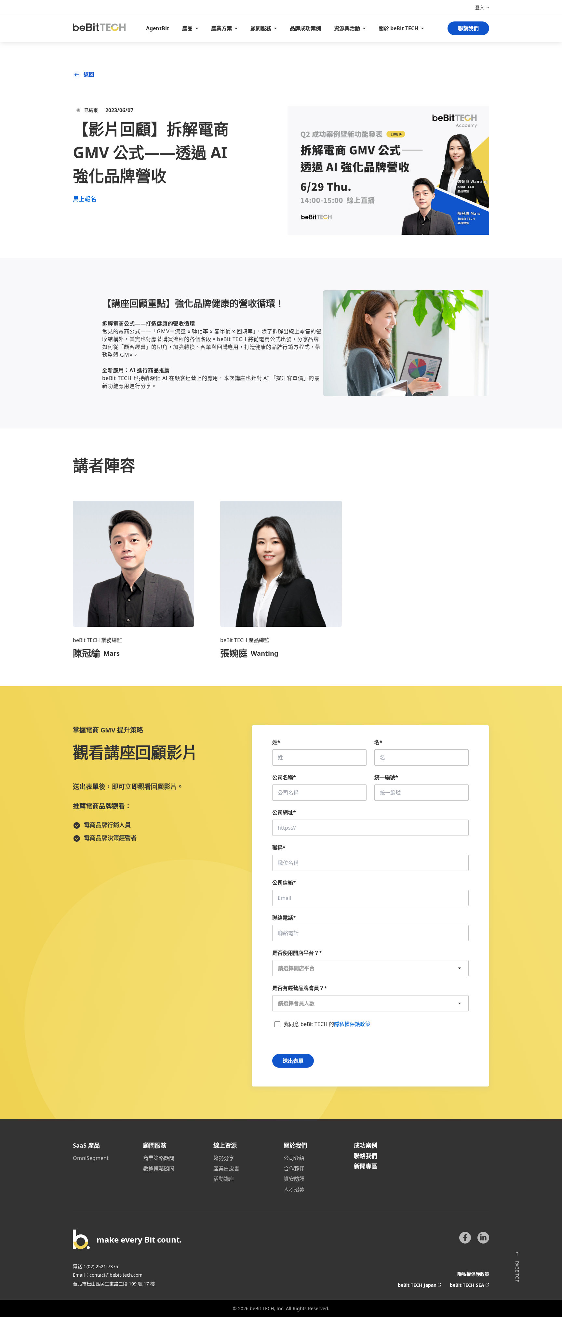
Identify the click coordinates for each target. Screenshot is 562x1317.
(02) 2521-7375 (102, 1266)
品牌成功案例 (305, 28)
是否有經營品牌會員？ (299, 988)
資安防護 (294, 1178)
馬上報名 (84, 199)
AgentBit (157, 28)
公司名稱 (284, 777)
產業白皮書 (226, 1168)
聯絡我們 (365, 1156)
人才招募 (294, 1189)
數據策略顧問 (158, 1168)
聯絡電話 (284, 917)
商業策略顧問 (158, 1158)
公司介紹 (294, 1158)
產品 (187, 28)
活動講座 (223, 1178)
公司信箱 (284, 882)
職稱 (279, 847)
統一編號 (386, 777)
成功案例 (365, 1145)
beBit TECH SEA (467, 1285)
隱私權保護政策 (352, 1024)
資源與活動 (347, 28)
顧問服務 (260, 28)
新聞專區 (365, 1166)
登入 (479, 7)
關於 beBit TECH (398, 28)
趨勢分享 (223, 1158)
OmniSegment (91, 1158)
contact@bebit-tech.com (115, 1275)
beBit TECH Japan (417, 1285)
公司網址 (284, 812)
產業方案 (221, 28)
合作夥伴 (294, 1168)
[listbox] (370, 968)
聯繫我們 (468, 28)
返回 (89, 74)
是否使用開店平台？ (297, 952)
